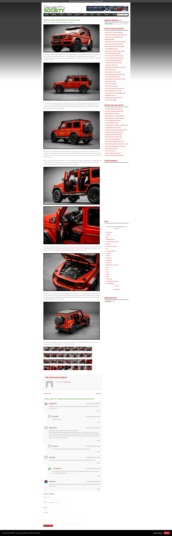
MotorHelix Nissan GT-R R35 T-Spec (113, 136)
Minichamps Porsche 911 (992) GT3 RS (114, 132)
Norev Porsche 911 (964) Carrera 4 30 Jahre (115, 74)
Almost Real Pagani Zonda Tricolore (113, 108)
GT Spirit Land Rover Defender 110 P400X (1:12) (116, 125)
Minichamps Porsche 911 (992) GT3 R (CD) (115, 67)
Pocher (107, 271)
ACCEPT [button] (167, 532)
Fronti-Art (108, 244)
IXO (107, 248)
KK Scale (108, 253)
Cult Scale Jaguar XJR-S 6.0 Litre (113, 120)
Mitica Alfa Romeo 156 (110, 69)
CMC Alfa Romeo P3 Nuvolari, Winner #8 (114, 118)
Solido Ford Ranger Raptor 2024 (112, 153)
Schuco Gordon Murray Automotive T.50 (114, 88)
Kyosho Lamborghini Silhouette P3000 (114, 58)
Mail (50, 502)
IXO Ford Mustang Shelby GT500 (113, 53)
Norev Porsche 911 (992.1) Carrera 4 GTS (114, 141)
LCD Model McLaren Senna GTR (112, 127)
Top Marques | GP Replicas (112, 281)
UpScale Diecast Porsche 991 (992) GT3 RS (115, 93)
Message (45, 512)
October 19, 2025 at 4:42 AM (93, 427)
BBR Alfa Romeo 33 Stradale (112, 113)
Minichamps (109, 260)
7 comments (71, 22)
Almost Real (109, 232)
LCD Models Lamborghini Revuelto (113, 62)
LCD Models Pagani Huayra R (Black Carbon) (115, 129)
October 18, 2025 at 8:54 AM (93, 403)
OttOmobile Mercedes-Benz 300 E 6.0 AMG (115, 79)
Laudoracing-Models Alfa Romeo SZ (113, 60)
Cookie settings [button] (157, 533)
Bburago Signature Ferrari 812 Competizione (115, 41)
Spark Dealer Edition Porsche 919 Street (114, 155)
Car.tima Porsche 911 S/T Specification (114, 44)
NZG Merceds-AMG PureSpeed (112, 76)
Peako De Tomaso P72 (110, 150)
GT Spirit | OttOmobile (111, 246)
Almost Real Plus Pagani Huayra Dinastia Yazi (116, 34)
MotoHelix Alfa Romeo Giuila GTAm (113, 134)
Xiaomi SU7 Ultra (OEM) (110, 100)
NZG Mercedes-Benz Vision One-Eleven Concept (116, 143)
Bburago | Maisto (110, 239)
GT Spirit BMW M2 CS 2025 (111, 122)
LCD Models (109, 258)
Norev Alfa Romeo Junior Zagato (113, 72)
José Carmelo (62, 22)
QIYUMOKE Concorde (110, 95)
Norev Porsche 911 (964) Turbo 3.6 (113, 139)
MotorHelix (108, 262)
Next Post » (99, 393)
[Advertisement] (109, 190)
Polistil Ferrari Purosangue (111, 86)
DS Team (51, 403)
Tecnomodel (109, 278)
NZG (107, 269)
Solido (107, 274)
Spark (107, 276)
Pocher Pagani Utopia (110, 81)
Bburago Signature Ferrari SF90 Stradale (114, 115)
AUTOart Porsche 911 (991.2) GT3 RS (114, 37)
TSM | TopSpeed (110, 283)
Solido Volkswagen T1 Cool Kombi (113, 90)
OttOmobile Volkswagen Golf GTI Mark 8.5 (115, 146)
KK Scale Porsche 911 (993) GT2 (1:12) (114, 55)
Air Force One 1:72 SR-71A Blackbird (114, 32)
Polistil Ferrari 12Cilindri (111, 83)
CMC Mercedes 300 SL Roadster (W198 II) (115, 46)
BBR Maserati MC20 (109, 39)
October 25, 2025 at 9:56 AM (93, 481)
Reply (98, 411)
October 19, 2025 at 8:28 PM (93, 416)
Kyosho (108, 255)
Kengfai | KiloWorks (110, 251)
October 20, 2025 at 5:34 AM (93, 457)
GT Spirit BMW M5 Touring (111, 48)
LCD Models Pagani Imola (111, 65)
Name (46, 497)
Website (45, 507)
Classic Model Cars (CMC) (112, 241)
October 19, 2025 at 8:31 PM (93, 446)
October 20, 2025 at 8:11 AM (93, 468)
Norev (107, 267)
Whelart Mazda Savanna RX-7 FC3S (113, 97)
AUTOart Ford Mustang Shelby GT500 (114, 111)
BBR (107, 237)
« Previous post (47, 393)
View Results (116, 289)
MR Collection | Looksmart (112, 264)
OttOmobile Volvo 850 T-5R (111, 148)
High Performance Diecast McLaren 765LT (115, 51)
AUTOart (108, 234)
